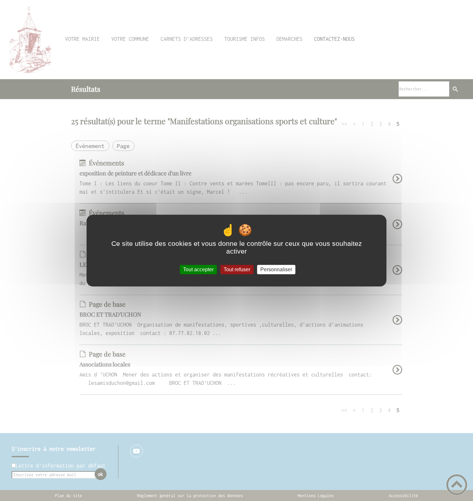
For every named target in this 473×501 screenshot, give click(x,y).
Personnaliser (276, 269)
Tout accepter (198, 269)
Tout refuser (237, 269)
